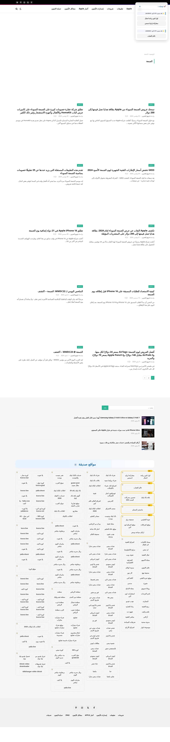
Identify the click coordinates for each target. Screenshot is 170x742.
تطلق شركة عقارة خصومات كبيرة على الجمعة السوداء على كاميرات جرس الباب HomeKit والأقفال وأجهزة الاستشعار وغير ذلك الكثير (50, 111)
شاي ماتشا (110, 676)
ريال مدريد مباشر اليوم (75, 673)
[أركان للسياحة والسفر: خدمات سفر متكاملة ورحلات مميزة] (148, 445)
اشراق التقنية (129, 542)
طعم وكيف (145, 612)
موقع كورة (32, 569)
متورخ (146, 583)
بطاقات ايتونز (94, 643)
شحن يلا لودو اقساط (94, 565)
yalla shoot (59, 526)
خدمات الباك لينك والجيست (75, 476)
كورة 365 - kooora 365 (40, 517)
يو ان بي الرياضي (94, 524)
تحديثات (48, 715)
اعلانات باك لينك (59, 511)
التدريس (110, 501)
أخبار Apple (83, 9)
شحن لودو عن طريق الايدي (94, 637)
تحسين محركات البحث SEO (129, 498)
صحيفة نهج (145, 573)
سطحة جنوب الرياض (75, 611)
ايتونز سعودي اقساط (110, 565)
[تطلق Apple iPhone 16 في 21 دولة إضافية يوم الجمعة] (49, 208)
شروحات (110, 9)
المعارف (145, 601)
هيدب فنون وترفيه (110, 535)
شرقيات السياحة (129, 622)
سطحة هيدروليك (59, 597)
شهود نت (130, 612)
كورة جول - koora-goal (40, 484)
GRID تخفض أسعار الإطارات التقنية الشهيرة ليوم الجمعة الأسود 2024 (121, 170)
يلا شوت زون (40, 641)
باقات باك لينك (95, 480)
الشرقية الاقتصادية (130, 561)
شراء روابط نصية (110, 480)
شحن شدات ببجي (110, 629)
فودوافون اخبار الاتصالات (110, 494)
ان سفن (145, 550)
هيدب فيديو (129, 601)
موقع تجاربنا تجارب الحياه (75, 504)
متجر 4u (110, 597)
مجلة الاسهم (145, 560)
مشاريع (75, 511)
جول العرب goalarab (75, 656)
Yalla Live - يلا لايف (24, 502)
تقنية (94, 493)
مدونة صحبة (145, 622)
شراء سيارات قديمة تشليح (67, 640)
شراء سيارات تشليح (75, 626)
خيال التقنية (145, 555)
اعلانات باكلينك (67, 516)
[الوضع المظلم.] (20, 9)
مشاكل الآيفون (70, 9)
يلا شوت (75, 526)
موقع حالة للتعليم (110, 529)
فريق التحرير (146, 116)
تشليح (75, 617)
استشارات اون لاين (130, 595)
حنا (110, 671)
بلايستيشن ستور (110, 648)
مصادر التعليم (94, 516)
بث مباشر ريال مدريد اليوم (59, 656)
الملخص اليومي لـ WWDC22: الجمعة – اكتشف (60, 291)
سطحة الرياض (75, 592)
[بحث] (17, 8)
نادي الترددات (145, 594)
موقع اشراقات (145, 525)
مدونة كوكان (130, 568)
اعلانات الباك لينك (94, 486)
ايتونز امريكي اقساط (94, 614)
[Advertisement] (85, 33)
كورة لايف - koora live (40, 600)
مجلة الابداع (130, 588)
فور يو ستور (95, 592)
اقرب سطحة (59, 610)
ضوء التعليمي (145, 519)
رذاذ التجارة (130, 606)
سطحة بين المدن (75, 597)
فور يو (95, 620)
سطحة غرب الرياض (59, 603)
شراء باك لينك (110, 475)
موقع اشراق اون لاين (129, 526)
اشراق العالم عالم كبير (95, 502)
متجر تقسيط (94, 579)
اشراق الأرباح (129, 627)
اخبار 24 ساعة (95, 529)
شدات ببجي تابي (94, 554)
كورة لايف (40, 533)
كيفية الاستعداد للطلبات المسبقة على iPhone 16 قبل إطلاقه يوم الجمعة (123, 293)
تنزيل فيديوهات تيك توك (40, 665)
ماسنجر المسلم (137, 510)
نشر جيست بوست (59, 476)
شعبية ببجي (110, 643)
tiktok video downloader (24, 665)
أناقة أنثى (130, 578)
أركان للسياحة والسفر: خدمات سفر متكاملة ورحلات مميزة (120, 442)
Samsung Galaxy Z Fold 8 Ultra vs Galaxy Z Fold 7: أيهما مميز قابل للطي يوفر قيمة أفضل (107, 418)
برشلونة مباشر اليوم (59, 673)
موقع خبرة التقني (145, 578)
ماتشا (95, 671)
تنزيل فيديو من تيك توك (40, 657)
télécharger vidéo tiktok (32, 671)
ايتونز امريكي (94, 559)
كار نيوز (129, 573)
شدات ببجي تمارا (94, 546)
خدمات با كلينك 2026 (59, 497)
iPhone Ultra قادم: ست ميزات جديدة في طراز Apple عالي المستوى (115, 430)
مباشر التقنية (129, 617)
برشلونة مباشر (59, 531)
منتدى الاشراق (110, 508)
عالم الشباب (138, 488)
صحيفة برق (130, 519)
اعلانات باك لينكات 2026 (32, 627)
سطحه (59, 592)
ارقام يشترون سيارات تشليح (75, 634)
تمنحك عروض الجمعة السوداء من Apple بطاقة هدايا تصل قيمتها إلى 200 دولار (121, 111)
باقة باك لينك (145, 497)
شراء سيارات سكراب (59, 618)
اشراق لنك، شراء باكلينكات (110, 487)
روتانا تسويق (145, 588)
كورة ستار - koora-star (24, 476)
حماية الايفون (56, 9)
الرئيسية (152, 54)
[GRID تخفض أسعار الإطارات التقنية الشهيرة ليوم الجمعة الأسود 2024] (120, 147)
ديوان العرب (59, 503)
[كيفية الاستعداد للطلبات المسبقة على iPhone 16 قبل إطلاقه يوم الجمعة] (120, 269)
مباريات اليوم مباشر (75, 532)
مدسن (130, 583)
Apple (129, 9)
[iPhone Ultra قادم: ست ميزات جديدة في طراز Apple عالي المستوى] (148, 433)
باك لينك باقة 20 (75, 490)
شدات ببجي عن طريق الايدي (94, 598)
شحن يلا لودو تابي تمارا (95, 606)
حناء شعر (94, 664)
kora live (24, 528)
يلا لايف (67, 663)
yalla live (67, 688)
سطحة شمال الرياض (75, 603)
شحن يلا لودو (110, 636)
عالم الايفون (146, 568)
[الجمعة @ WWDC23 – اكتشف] (49, 329)
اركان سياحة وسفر (137, 532)
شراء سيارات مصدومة (59, 634)
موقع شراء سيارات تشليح (59, 626)
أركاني (145, 617)
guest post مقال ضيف (75, 484)
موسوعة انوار (145, 627)
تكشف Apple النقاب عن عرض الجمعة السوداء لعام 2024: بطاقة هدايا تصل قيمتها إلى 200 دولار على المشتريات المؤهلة (123, 232)
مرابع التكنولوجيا (129, 550)
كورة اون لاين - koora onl (40, 509)
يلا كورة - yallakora (24, 509)
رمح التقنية (145, 606)
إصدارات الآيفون (98, 9)
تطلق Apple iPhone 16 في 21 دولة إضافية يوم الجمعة (56, 230)
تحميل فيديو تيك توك (24, 657)
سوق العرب (60, 483)
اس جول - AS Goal (24, 517)
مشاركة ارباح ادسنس (129, 476)
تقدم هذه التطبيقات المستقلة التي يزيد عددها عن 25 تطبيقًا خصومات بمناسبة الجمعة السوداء (50, 171)
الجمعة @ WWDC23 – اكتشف (68, 351)
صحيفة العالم (94, 534)
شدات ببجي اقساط (110, 547)
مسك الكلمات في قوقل (145, 543)
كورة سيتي (59, 650)
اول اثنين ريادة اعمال (145, 476)
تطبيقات (120, 9)
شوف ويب (129, 555)
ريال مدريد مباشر (75, 538)
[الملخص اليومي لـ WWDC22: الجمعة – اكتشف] (49, 269)
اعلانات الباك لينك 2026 (94, 509)
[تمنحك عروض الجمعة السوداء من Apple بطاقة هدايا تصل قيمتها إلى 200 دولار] (120, 87)
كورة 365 (75, 650)
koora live (24, 490)
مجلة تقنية (110, 524)
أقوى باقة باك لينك (75, 497)
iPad (68, 715)
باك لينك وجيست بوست (110, 517)
